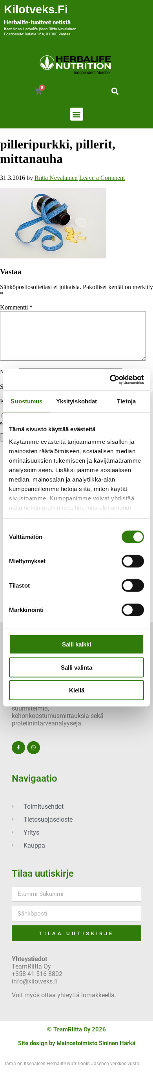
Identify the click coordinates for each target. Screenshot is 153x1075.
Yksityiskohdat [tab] (76, 401)
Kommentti (16, 307)
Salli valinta (76, 667)
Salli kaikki (76, 644)
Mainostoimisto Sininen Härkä (95, 1043)
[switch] (133, 561)
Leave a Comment (102, 177)
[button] (114, 90)
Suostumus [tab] (26, 401)
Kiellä (76, 690)
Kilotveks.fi (36, 9)
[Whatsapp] (33, 748)
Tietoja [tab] (126, 401)
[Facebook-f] (18, 748)
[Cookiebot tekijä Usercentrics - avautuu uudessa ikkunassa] (110, 379)
